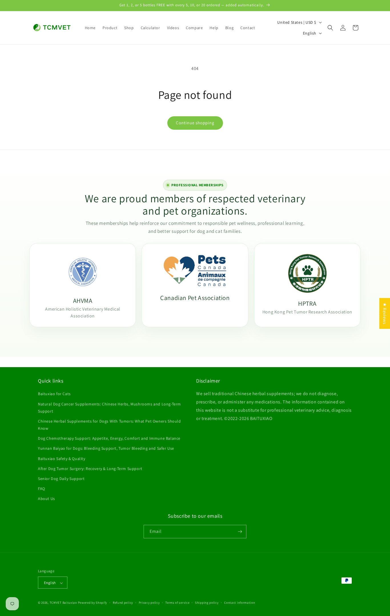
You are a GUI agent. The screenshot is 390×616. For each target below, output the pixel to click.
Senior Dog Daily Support (61, 478)
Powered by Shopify (92, 603)
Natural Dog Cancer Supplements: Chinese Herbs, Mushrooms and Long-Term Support (109, 407)
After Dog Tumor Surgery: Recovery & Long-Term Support (90, 468)
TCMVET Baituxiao (63, 603)
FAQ (41, 488)
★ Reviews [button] (385, 313)
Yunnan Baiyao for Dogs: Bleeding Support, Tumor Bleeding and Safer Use (106, 448)
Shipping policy (207, 603)
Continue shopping (195, 122)
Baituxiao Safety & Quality (61, 458)
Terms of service (177, 603)
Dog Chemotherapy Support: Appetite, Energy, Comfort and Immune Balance (109, 438)
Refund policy (123, 603)
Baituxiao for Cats (54, 393)
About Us (46, 498)
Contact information (239, 603)
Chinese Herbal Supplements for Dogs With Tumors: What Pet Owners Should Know (109, 425)
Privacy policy (149, 603)
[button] (330, 27)
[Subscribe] (240, 531)
